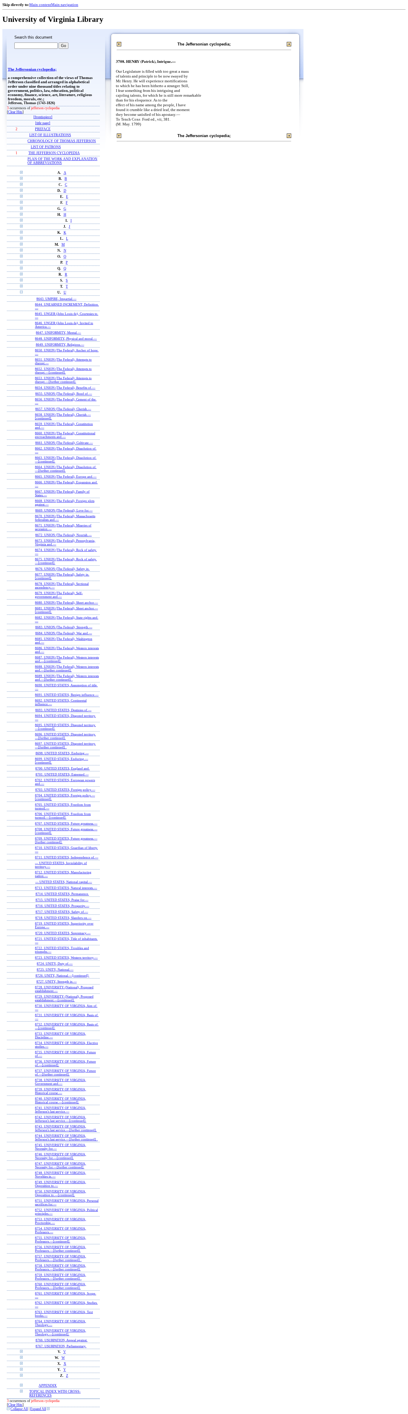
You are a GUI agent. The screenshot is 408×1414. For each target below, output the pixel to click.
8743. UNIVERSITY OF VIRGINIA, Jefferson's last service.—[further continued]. (66, 1128)
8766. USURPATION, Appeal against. (62, 1340)
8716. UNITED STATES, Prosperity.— (62, 906)
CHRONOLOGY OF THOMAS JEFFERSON (61, 141)
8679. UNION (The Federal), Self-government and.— (59, 594)
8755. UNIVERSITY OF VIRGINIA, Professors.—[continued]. (60, 1239)
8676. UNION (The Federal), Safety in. (62, 569)
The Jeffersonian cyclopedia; (32, 69)
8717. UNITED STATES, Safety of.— (62, 912)
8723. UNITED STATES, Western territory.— (66, 957)
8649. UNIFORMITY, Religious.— (60, 344)
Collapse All (19, 1409)
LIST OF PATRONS (46, 147)
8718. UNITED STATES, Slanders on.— (63, 918)
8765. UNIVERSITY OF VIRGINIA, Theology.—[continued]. (60, 1332)
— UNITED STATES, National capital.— (63, 882)
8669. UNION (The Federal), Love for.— (64, 510)
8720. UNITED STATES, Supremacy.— (63, 933)
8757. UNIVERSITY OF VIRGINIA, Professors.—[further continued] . (60, 1258)
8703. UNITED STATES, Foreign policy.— (65, 789)
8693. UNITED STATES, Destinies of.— (63, 710)
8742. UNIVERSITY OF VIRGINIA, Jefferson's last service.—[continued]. (60, 1118)
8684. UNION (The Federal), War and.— (63, 633)
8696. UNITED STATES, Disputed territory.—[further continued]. (65, 736)
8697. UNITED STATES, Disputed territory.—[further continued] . (65, 745)
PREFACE (42, 129)
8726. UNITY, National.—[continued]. (62, 975)
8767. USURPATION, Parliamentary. (61, 1346)
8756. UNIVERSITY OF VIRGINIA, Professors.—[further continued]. (60, 1248)
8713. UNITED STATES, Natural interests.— (66, 888)
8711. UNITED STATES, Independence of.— (66, 857)
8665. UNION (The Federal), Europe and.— (65, 476)
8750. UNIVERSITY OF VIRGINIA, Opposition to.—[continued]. (60, 1193)
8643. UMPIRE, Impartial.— (56, 299)
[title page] (42, 123)
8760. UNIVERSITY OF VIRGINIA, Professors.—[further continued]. (60, 1285)
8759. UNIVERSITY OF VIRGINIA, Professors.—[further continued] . (60, 1276)
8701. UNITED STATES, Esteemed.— (62, 774)
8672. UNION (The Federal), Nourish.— (63, 535)
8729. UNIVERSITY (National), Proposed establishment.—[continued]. (64, 998)
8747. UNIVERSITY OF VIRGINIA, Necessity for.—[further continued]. (60, 1165)
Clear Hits (15, 112)
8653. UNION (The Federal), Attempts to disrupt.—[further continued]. (63, 379)
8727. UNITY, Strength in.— (56, 981)
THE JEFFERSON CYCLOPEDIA (54, 153)
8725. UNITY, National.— (55, 969)
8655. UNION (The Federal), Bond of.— (63, 393)
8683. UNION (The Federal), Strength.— (63, 627)
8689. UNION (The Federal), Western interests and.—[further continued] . (67, 677)
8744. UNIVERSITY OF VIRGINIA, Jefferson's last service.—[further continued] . (66, 1137)
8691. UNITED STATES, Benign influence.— (67, 695)
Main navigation (64, 4)
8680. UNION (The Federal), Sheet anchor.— (66, 602)
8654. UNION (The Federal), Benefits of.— (65, 387)
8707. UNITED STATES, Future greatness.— (66, 823)
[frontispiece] (42, 117)
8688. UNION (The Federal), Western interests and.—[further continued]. (67, 668)
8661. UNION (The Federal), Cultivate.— (64, 442)
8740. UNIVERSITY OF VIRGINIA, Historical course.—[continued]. (60, 1100)
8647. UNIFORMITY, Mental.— (58, 332)
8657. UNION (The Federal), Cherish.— (63, 409)
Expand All (38, 1409)
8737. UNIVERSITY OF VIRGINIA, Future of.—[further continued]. (65, 1072)
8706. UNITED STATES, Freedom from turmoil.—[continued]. (63, 815)
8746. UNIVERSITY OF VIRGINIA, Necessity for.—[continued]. (60, 1156)
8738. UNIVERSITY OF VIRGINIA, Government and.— (60, 1081)
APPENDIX (48, 1386)
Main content (40, 4)
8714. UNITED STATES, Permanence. (62, 894)
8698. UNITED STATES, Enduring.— (62, 753)
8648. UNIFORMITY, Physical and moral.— (66, 338)
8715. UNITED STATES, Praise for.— (62, 900)
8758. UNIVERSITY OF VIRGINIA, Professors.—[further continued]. (60, 1267)
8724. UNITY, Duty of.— (55, 963)
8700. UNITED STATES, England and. (62, 768)
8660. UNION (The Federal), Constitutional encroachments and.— (65, 435)
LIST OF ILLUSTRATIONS (50, 135)
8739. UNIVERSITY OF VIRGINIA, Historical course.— (60, 1091)
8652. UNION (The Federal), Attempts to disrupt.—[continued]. (63, 370)
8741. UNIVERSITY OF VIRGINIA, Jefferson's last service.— (60, 1109)
